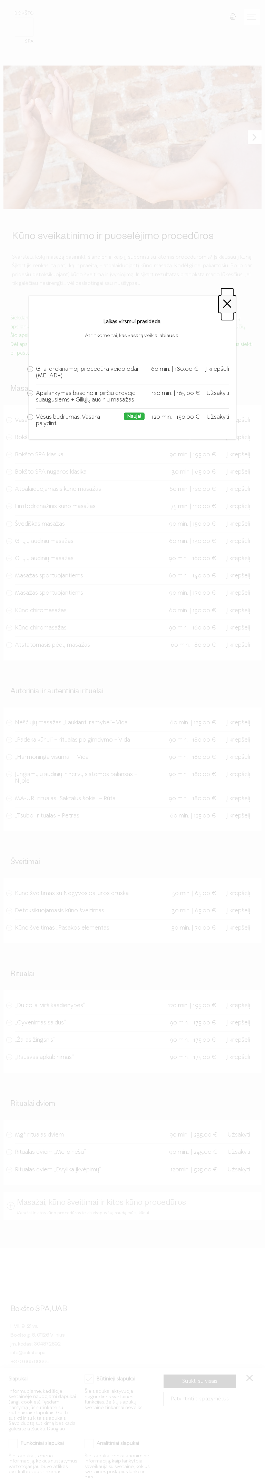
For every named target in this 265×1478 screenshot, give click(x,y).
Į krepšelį (217, 369)
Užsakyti (218, 393)
